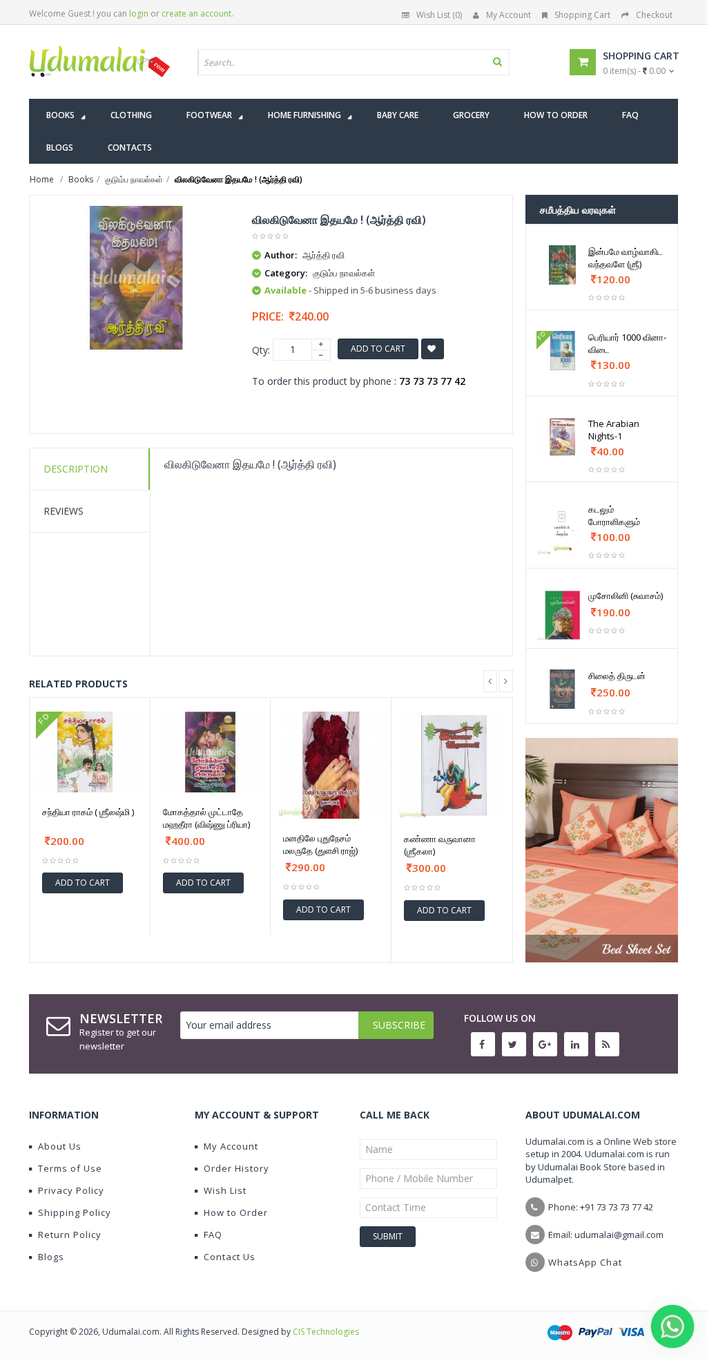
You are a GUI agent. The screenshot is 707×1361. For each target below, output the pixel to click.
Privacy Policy (71, 1190)
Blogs (51, 1256)
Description (75, 468)
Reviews (63, 510)
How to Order (236, 1212)
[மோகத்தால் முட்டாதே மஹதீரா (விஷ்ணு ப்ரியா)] (210, 752)
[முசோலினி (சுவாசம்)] (562, 615)
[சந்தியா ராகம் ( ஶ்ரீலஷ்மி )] (90, 752)
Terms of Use (70, 1168)
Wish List (225, 1190)
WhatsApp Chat (585, 1262)
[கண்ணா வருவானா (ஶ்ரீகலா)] (452, 766)
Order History (236, 1168)
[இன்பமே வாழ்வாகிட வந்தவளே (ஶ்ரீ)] (562, 265)
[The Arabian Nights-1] (562, 437)
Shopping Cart (582, 15)
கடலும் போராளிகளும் (614, 515)
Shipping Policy (74, 1212)
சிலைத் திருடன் (617, 675)
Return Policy (69, 1234)
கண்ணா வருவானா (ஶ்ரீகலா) (440, 844)
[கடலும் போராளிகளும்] (562, 529)
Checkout (654, 15)
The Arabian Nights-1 (613, 429)
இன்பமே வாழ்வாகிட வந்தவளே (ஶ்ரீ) (625, 257)
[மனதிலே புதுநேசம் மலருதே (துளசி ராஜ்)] (331, 765)
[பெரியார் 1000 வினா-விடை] (562, 350)
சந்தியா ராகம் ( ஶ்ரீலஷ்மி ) (88, 812)
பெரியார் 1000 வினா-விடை (627, 343)
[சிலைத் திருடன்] (562, 689)
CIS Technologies (326, 1332)
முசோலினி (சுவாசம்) (625, 595)
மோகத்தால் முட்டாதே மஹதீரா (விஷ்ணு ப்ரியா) (206, 818)
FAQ (213, 1234)
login (138, 13)
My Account (508, 15)
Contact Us (229, 1256)
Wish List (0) (439, 15)
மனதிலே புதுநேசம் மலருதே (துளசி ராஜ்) (320, 844)
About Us (59, 1146)
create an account (196, 13)
